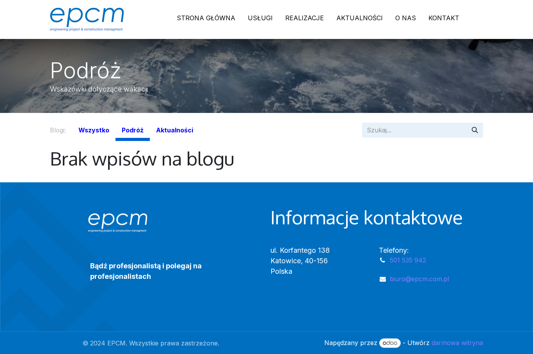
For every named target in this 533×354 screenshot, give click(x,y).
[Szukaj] (475, 130)
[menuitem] (206, 19)
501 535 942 (408, 260)
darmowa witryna (457, 343)
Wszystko (93, 130)
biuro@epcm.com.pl (419, 279)
